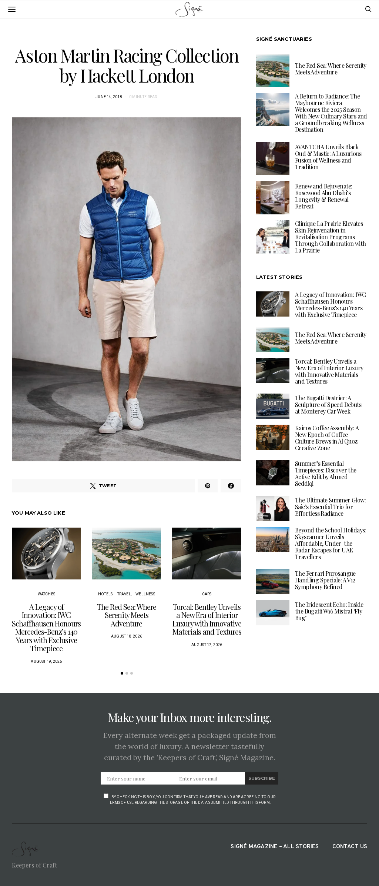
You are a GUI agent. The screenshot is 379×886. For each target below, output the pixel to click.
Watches (46, 594)
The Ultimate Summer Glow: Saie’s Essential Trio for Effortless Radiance (330, 506)
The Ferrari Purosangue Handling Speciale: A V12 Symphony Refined (325, 580)
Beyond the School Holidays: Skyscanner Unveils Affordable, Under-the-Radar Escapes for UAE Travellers (330, 543)
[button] (122, 673)
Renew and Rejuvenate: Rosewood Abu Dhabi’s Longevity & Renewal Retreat (323, 196)
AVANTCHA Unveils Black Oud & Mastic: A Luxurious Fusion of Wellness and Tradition (328, 157)
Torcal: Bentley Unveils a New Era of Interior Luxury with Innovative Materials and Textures (206, 619)
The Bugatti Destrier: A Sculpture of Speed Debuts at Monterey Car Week (328, 404)
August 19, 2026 (46, 661)
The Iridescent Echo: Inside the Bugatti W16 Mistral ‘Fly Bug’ (329, 611)
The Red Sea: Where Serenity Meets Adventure (126, 615)
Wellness (145, 594)
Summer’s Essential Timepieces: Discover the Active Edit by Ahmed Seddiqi (325, 473)
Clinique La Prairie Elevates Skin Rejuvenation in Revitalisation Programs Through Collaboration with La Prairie (330, 237)
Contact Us (349, 846)
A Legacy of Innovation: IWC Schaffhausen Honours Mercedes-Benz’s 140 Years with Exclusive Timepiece (46, 627)
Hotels (105, 594)
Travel (124, 594)
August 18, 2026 (126, 636)
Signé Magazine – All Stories (275, 846)
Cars (207, 594)
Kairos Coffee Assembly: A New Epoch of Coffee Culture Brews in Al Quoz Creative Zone (327, 438)
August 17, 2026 (206, 645)
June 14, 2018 (108, 97)
